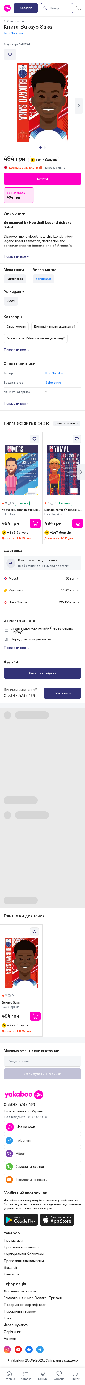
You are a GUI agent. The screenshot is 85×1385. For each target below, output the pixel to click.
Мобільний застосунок (25, 1193)
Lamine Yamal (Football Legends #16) (63, 509)
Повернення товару (20, 1311)
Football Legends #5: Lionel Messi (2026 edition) (21, 509)
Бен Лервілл (13, 33)
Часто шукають (16, 1325)
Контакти (11, 1274)
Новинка (22, 503)
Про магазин (14, 1240)
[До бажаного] (10, 54)
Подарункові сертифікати (25, 1305)
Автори (10, 1338)
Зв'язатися (62, 693)
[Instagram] (7, 1349)
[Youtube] (18, 1349)
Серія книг (12, 1332)
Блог (8, 1318)
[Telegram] (40, 1349)
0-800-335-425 (20, 696)
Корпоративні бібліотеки (24, 1254)
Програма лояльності (21, 1247)
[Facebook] (29, 1349)
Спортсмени (15, 21)
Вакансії (10, 1267)
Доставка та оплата (20, 1291)
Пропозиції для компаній (24, 1261)
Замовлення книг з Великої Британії (33, 1298)
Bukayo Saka (11, 1002)
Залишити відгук (42, 673)
